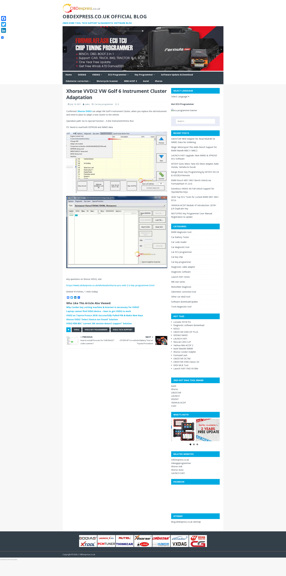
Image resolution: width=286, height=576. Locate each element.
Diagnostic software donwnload (188, 325)
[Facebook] (4, 18)
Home (69, 74)
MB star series (178, 281)
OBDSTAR (176, 392)
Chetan (8, 559)
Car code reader (179, 242)
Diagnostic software (181, 271)
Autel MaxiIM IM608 (183, 348)
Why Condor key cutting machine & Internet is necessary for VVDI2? (102, 307)
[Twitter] (4, 24)
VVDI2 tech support (122, 329)
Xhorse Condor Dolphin (184, 351)
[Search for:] (195, 121)
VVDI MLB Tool (180, 365)
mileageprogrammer (181, 463)
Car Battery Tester (180, 237)
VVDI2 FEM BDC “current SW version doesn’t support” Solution (99, 323)
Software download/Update (184, 301)
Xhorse (158, 81)
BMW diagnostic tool (181, 232)
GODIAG (82, 74)
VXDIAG (96, 74)
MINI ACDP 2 (130, 81)
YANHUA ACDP (178, 402)
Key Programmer (144, 74)
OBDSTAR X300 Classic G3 (186, 361)
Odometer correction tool (183, 291)
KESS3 (176, 328)
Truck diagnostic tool (181, 306)
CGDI (173, 405)
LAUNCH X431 (180, 338)
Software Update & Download (177, 74)
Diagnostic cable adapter (183, 266)
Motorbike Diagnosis (181, 286)
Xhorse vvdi (176, 466)
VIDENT (175, 399)
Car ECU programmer (181, 252)
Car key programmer (104, 104)
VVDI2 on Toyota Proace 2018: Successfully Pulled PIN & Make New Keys (104, 315)
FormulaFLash (180, 355)
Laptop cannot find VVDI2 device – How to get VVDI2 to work (98, 311)
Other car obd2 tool (180, 296)
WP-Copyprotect (14, 559)
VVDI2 (76, 329)
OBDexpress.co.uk (180, 459)
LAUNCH (175, 395)
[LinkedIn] (4, 30)
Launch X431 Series (180, 276)
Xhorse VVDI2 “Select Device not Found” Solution (92, 319)
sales (87, 104)
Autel (146, 81)
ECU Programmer (117, 74)
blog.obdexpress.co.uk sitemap (186, 521)
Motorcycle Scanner (107, 81)
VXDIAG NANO (180, 335)
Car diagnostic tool (180, 247)
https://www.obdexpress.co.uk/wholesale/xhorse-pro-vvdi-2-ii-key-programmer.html (110, 285)
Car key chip (177, 256)
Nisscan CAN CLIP (182, 341)
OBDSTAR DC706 (182, 358)
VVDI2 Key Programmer (96, 329)
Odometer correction (77, 81)
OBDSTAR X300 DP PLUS (185, 331)
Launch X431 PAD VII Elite (185, 368)
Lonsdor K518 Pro (182, 322)
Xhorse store (177, 469)
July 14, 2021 (75, 104)
